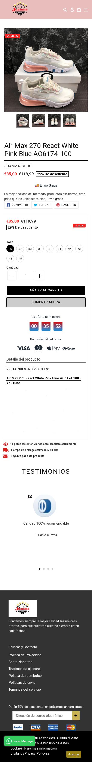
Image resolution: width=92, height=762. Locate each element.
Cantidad (12, 267)
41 (59, 248)
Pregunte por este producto (27, 456)
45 (20, 258)
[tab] (39, 569)
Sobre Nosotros (21, 662)
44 (10, 258)
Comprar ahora (46, 302)
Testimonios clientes (24, 669)
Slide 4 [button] (52, 569)
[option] (23, 120)
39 (39, 248)
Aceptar (73, 754)
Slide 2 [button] (44, 569)
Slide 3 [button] (48, 569)
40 (49, 248)
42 (69, 248)
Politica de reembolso (25, 676)
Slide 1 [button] (39, 569)
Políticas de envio (22, 683)
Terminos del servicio (25, 689)
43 (79, 248)
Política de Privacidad (25, 655)
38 (29, 248)
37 (20, 248)
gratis (59, 199)
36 (10, 248)
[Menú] (85, 9)
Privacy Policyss (37, 753)
